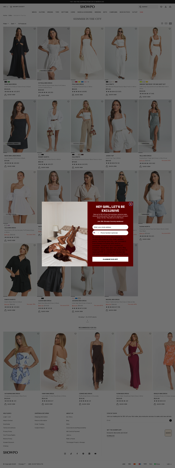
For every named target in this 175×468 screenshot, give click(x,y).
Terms (125, 254)
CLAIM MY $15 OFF (110, 259)
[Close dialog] (130, 204)
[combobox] (96, 232)
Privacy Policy (115, 254)
